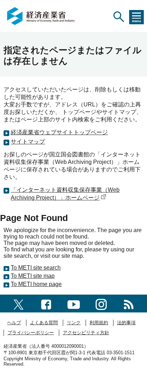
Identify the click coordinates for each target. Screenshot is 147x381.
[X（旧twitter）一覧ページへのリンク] (19, 303)
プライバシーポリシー (30, 332)
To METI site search (36, 268)
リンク (74, 322)
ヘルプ (14, 322)
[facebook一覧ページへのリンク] (46, 303)
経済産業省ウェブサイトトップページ (59, 132)
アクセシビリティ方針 (86, 332)
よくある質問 (44, 322)
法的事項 (126, 322)
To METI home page (36, 284)
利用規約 (99, 322)
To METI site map (33, 276)
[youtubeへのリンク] (73, 303)
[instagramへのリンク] (101, 303)
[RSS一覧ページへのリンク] (128, 303)
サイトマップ (28, 142)
